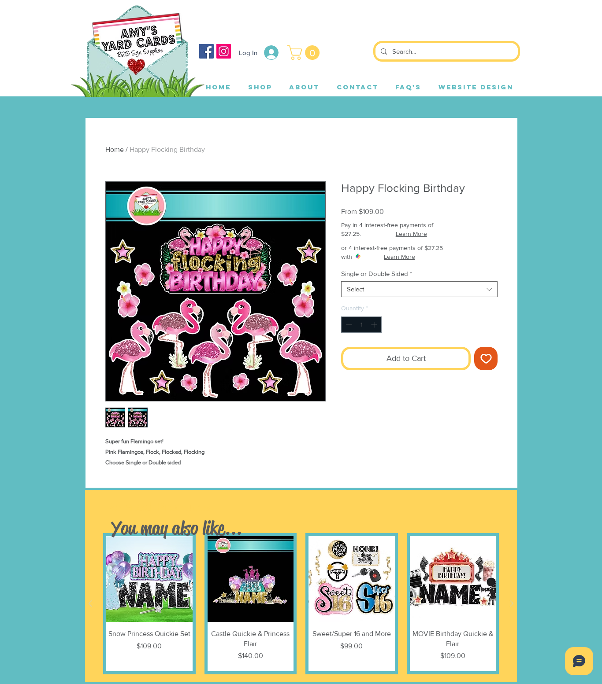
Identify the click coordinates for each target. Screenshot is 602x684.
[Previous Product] (90, 603)
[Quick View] (149, 579)
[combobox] (419, 289)
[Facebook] (206, 51)
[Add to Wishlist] (486, 358)
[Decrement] (347, 324)
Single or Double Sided (376, 273)
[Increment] (374, 324)
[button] (305, 52)
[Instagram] (223, 51)
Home (114, 149)
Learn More (411, 233)
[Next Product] (511, 603)
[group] (301, 604)
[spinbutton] (361, 324)
